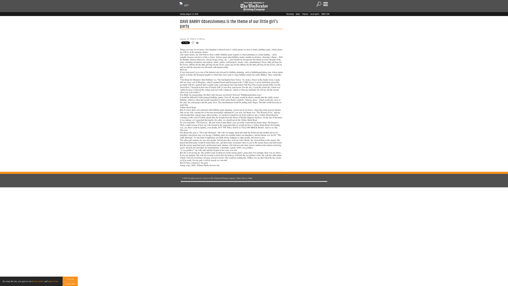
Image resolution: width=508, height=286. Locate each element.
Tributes (305, 14)
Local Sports (314, 14)
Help (250, 178)
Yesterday (290, 14)
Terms (239, 178)
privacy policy (38, 281)
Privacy (245, 178)
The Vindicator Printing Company (223, 178)
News (298, 14)
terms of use (53, 281)
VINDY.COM (325, 14)
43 (186, 5)
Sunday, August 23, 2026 (189, 14)
